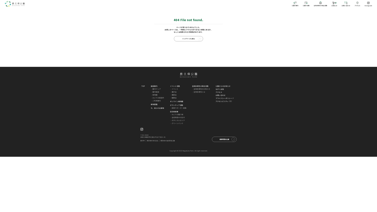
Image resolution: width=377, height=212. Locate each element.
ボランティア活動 (176, 105)
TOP (143, 86)
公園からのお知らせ (223, 86)
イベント (175, 89)
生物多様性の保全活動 (200, 86)
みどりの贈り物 (177, 114)
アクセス (219, 92)
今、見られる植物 (157, 108)
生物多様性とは (199, 92)
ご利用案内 (156, 101)
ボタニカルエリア (178, 120)
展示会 (174, 92)
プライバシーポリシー (224, 98)
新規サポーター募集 (179, 108)
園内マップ (156, 89)
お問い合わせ (221, 95)
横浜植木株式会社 (152, 141)
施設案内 (154, 86)
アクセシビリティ (222, 101)
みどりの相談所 (158, 98)
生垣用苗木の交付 (178, 117)
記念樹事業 (174, 111)
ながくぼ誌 (220, 89)
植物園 (154, 95)
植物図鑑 (154, 104)
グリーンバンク (177, 123)
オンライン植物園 (176, 101)
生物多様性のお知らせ (202, 89)
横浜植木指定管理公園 (167, 141)
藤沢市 (142, 141)
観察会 (174, 98)
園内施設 (155, 92)
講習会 (174, 95)
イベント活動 (175, 86)
